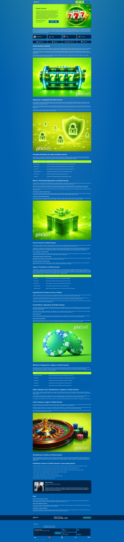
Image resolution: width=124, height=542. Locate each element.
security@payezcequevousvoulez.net (49, 527)
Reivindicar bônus (87, 517)
